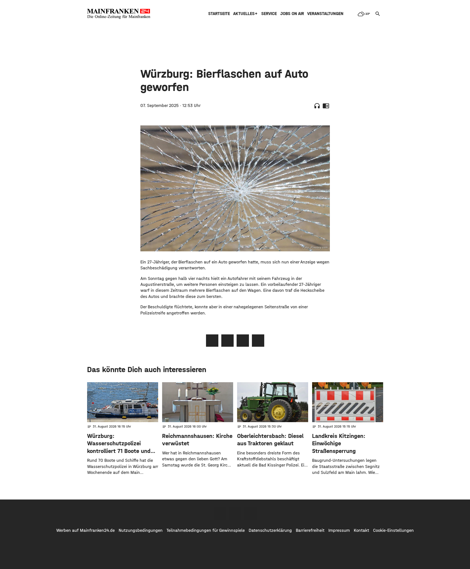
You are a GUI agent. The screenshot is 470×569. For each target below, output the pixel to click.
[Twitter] (235, 513)
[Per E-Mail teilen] (258, 340)
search (378, 14)
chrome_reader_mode (325, 105)
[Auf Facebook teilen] (212, 340)
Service (269, 13)
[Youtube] (250, 513)
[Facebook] (220, 513)
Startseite (219, 13)
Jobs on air (292, 13)
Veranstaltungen (325, 13)
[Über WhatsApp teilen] (243, 340)
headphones (317, 105)
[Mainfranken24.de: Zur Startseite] (118, 13)
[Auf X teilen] (227, 340)
